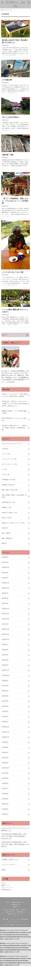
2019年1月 (5, 721)
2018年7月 (5, 752)
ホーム (15, 899)
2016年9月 (5, 778)
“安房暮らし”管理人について (10, 859)
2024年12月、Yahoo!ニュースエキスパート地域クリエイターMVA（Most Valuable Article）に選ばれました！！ (14, 403)
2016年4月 (5, 804)
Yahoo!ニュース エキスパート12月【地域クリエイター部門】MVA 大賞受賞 (14, 395)
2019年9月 (5, 680)
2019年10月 (5, 675)
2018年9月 (5, 742)
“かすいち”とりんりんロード (11, 443)
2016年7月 (5, 788)
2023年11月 (5, 588)
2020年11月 (5, 634)
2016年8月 (5, 783)
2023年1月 (5, 603)
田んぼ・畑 (6, 517)
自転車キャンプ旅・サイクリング (13, 523)
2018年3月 (5, 757)
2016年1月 (5, 814)
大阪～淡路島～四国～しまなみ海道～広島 (14, 496)
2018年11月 (5, 732)
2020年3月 (5, 660)
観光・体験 (6, 533)
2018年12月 (5, 727)
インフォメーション (9, 459)
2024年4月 (5, 572)
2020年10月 (5, 639)
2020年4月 (5, 655)
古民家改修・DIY (8, 479)
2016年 (7, 9)
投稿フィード (5, 885)
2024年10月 (5, 567)
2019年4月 (5, 706)
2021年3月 (5, 624)
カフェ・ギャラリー (9, 464)
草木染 (5, 528)
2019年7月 (5, 691)
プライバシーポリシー (9, 864)
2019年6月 (5, 696)
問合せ (4, 870)
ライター (5, 474)
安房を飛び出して (8, 502)
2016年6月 (5, 793)
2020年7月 (5, 644)
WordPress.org (6, 889)
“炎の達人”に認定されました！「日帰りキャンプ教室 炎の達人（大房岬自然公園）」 (14, 428)
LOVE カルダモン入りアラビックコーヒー (14, 828)
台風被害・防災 (8, 484)
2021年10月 (5, 619)
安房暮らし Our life (15, 4)
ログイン (4, 883)
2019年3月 (5, 711)
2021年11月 (5, 613)
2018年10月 (5, 737)
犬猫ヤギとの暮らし (9, 512)
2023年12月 (5, 583)
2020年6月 (5, 649)
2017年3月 (5, 773)
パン (4, 469)
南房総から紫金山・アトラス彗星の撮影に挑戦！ (14, 412)
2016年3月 (5, 809)
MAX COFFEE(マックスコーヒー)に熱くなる (14, 419)
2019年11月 (5, 670)
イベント (6, 454)
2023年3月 (5, 598)
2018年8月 (5, 747)
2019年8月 (5, 685)
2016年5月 (5, 799)
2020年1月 (5, 665)
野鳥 (4, 543)
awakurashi (4, 838)
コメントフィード (6, 887)
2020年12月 (5, 629)
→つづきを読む (10, 382)
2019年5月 (5, 701)
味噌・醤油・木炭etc (9, 490)
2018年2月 (5, 763)
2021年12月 (5, 608)
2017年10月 (5, 768)
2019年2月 (5, 716)
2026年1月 (5, 557)
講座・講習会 (7, 538)
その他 (5, 448)
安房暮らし (6, 507)
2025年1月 (5, 562)
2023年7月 (5, 593)
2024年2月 (5, 577)
